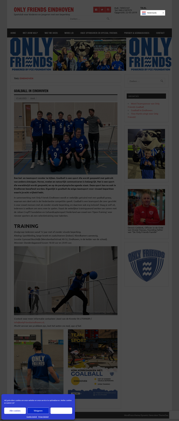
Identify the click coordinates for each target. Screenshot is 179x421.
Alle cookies (15, 411)
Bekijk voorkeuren (61, 411)
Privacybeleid (43, 417)
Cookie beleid (32, 417)
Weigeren (38, 411)
